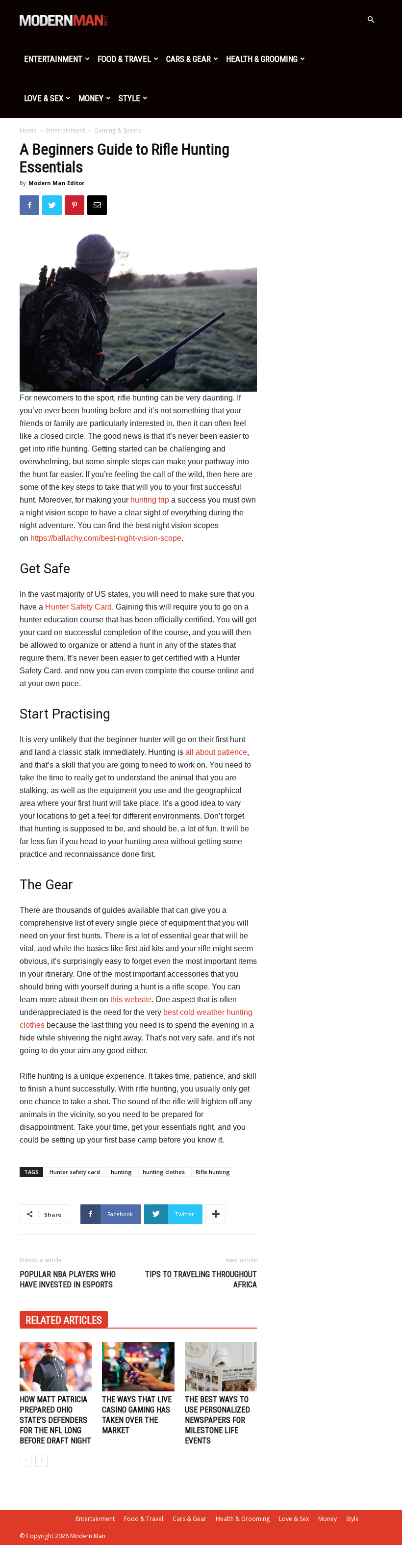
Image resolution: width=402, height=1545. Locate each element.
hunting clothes (164, 1171)
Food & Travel (124, 59)
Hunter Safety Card (78, 607)
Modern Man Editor (56, 182)
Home (28, 130)
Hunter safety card (75, 1171)
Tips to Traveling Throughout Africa (201, 1279)
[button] (370, 20)
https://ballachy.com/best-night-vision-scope (105, 538)
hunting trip (149, 500)
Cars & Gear (188, 59)
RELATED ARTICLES (63, 1320)
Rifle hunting (213, 1171)
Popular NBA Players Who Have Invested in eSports (68, 1279)
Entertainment (53, 59)
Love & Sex (43, 98)
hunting (121, 1171)
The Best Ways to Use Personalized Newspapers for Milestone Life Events (217, 1420)
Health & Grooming (262, 59)
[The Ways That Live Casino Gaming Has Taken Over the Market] (138, 1366)
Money (90, 98)
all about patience (216, 752)
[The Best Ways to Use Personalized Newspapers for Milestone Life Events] (221, 1366)
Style (129, 98)
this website (130, 999)
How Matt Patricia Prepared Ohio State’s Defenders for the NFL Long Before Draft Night (55, 1420)
